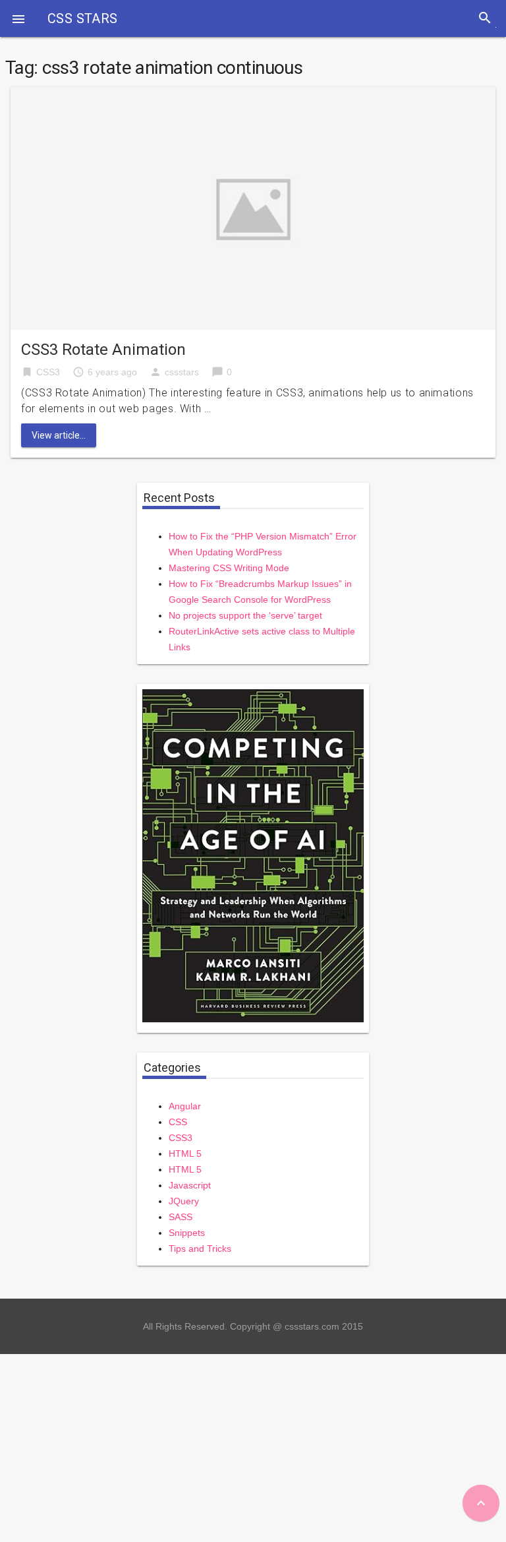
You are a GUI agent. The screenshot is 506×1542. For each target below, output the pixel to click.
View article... (59, 435)
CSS (178, 1122)
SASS (180, 1217)
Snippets (187, 1232)
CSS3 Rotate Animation (103, 349)
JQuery (184, 1201)
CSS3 (48, 372)
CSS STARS (82, 18)
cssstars (182, 372)
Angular (185, 1106)
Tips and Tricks (200, 1248)
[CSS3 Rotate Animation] (253, 207)
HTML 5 (185, 1153)
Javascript (190, 1185)
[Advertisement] (253, 1446)
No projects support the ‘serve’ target (245, 615)
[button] (18, 18)
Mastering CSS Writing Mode (229, 568)
